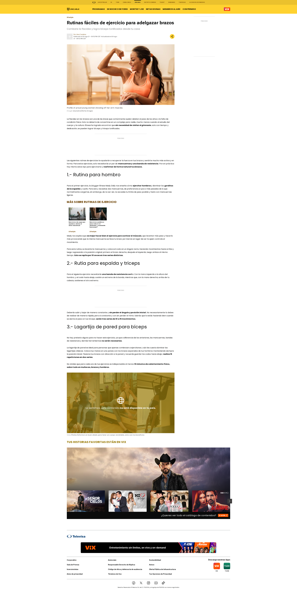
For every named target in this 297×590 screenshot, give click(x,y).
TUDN (117, 2)
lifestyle (70, 17)
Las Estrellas (102, 2)
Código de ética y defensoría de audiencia (125, 569)
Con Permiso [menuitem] (189, 9)
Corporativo (71, 560)
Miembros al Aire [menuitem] (171, 9)
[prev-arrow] (65, 501)
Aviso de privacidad (75, 574)
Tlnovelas (182, 2)
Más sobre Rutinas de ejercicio (92, 202)
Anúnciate (112, 560)
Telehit (162, 2)
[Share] (172, 36)
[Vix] (227, 9)
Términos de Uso (115, 574)
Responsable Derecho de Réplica (121, 565)
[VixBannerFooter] (148, 547)
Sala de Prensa (73, 565)
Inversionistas (72, 569)
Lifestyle (72, 232)
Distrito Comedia (150, 2)
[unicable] (73, 9)
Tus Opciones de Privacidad (160, 574)
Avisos (151, 565)
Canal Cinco (127, 2)
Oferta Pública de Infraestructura (162, 569)
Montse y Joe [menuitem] (137, 9)
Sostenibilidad (155, 560)
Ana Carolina (81, 34)
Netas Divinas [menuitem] (153, 9)
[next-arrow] (229, 501)
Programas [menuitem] (98, 9)
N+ (111, 2)
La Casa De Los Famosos (197, 2)
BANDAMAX (171, 2)
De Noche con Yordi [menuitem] (117, 9)
